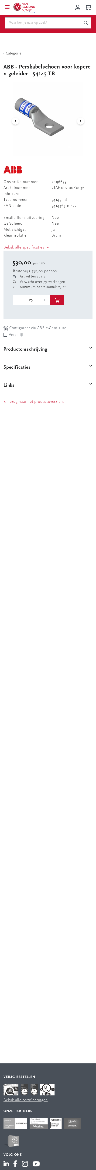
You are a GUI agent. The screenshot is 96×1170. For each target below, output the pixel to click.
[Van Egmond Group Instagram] (25, 1164)
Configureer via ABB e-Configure (37, 328)
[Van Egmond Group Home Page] (24, 7)
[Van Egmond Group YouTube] (36, 1164)
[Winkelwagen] (89, 7)
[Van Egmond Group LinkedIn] (7, 1164)
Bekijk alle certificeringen (25, 1100)
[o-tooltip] (31, 300)
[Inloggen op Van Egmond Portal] (77, 7)
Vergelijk (16, 335)
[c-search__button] (85, 23)
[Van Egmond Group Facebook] (15, 1164)
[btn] (57, 300)
